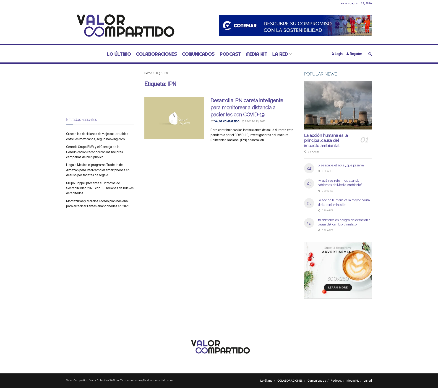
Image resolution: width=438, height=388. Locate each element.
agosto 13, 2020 (254, 121)
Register (355, 54)
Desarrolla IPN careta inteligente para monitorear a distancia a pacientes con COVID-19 (247, 107)
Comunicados (198, 54)
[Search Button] (370, 53)
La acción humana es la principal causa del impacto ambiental (326, 140)
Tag (158, 73)
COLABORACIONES (156, 54)
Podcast (230, 54)
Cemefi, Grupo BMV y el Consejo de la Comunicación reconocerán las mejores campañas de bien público (94, 152)
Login (338, 54)
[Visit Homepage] (123, 25)
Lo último (119, 54)
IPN (166, 73)
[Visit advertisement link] (295, 25)
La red (280, 54)
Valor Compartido (227, 121)
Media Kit (256, 54)
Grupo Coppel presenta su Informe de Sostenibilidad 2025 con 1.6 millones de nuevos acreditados (100, 188)
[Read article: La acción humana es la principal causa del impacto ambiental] (338, 105)
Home (148, 73)
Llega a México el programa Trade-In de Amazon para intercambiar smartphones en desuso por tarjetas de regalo (98, 170)
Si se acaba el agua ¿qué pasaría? (341, 165)
